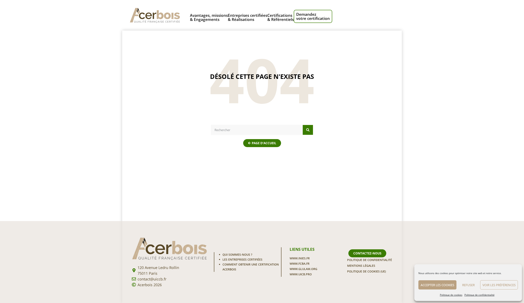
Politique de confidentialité (479, 295)
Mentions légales (361, 266)
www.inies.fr (300, 258)
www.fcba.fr (299, 264)
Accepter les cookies (437, 285)
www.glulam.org (303, 269)
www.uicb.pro (301, 274)
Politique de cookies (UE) (366, 271)
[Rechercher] (308, 130)
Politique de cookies (451, 295)
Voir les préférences (499, 285)
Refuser (468, 285)
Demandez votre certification (313, 16)
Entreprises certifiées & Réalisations (247, 17)
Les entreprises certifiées (242, 259)
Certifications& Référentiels (280, 17)
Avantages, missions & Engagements (209, 17)
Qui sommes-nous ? (237, 254)
